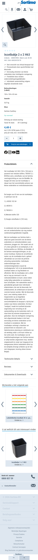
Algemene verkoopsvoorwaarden (19, 528)
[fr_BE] (13, 558)
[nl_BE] (24, 558)
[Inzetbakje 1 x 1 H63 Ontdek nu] (19, 441)
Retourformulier (19, 544)
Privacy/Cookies (19, 534)
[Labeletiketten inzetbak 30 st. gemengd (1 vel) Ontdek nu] (19, 397)
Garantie (19, 537)
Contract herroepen (19, 547)
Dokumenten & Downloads (15, 374)
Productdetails (10, 164)
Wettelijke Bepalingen (19, 531)
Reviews (7, 366)
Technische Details (12, 359)
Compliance (19, 541)
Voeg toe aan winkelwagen (19, 144)
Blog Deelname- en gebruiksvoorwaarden (19, 550)
